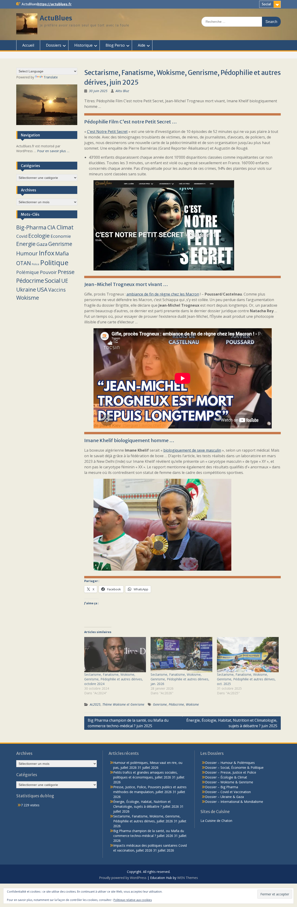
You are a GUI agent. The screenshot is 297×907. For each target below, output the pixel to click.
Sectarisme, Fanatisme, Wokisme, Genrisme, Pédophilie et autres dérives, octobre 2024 (113, 679)
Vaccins (57, 289)
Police (35, 264)
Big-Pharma (31, 227)
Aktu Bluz (122, 91)
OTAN (23, 263)
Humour (27, 253)
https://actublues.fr (54, 4)
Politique (54, 262)
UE (64, 280)
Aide (141, 45)
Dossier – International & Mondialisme (234, 801)
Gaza (41, 244)
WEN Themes (187, 877)
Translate (51, 77)
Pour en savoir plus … (53, 151)
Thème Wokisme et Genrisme (123, 704)
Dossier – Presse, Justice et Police (230, 772)
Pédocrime (176, 704)
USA (42, 289)
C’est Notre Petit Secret (107, 131)
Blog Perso (115, 45)
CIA (51, 227)
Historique (83, 45)
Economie (61, 236)
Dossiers (53, 45)
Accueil (28, 45)
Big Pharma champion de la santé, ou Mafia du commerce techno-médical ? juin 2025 (128, 723)
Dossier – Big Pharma (221, 787)
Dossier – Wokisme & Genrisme (229, 782)
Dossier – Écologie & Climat (226, 777)
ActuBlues (56, 18)
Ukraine (26, 289)
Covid (21, 236)
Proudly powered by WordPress (122, 877)
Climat (65, 227)
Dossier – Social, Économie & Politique (234, 767)
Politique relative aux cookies (132, 900)
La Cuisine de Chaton (216, 820)
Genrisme (160, 704)
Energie (26, 244)
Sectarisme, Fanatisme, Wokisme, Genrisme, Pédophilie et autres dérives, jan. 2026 (180, 679)
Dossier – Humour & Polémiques (230, 762)
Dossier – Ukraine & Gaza (224, 796)
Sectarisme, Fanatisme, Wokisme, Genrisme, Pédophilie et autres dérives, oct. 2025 (246, 679)
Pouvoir (48, 272)
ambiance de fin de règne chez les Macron (162, 294)
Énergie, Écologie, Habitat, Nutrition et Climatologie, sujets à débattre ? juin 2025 (231, 723)
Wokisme (192, 704)
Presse (66, 272)
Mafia (62, 253)
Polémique (27, 272)
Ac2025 (95, 704)
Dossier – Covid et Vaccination (228, 792)
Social (266, 4)
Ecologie (39, 235)
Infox (46, 253)
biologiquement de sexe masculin (192, 450)
